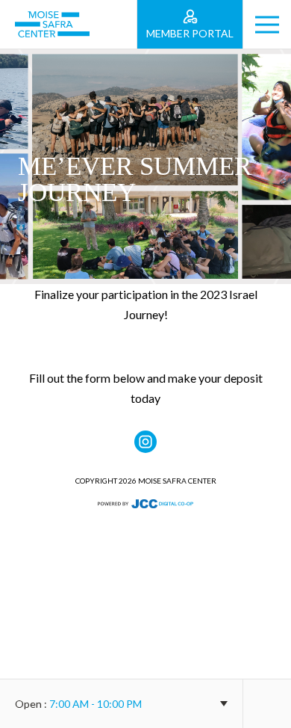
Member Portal (190, 33)
